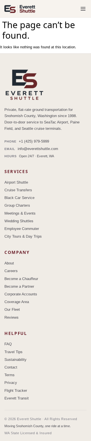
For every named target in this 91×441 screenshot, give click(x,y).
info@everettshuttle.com (38, 149)
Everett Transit (16, 398)
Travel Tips (13, 352)
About (9, 263)
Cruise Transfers (18, 190)
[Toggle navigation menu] (83, 8)
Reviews (11, 317)
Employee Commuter (21, 229)
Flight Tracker (15, 391)
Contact (10, 367)
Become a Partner (19, 286)
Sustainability (15, 360)
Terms (9, 375)
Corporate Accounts (20, 294)
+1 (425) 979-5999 (34, 141)
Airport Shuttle (16, 182)
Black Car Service (19, 198)
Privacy (10, 383)
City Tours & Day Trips (23, 236)
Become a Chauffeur (21, 279)
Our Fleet (12, 309)
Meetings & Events (20, 213)
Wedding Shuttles (18, 221)
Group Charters (17, 205)
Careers (11, 271)
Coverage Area (16, 302)
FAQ (8, 344)
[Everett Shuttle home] (38, 8)
